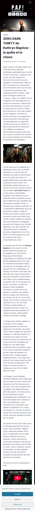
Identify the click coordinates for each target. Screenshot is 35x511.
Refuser (17, 499)
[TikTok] (17, 14)
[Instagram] (10, 14)
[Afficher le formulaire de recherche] (30, 2)
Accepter (17, 494)
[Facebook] (21, 14)
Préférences (17, 504)
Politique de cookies (10, 508)
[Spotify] (25, 14)
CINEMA (5, 35)
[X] (13, 14)
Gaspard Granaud (11, 61)
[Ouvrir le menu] (31, 8)
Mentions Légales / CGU (23, 508)
